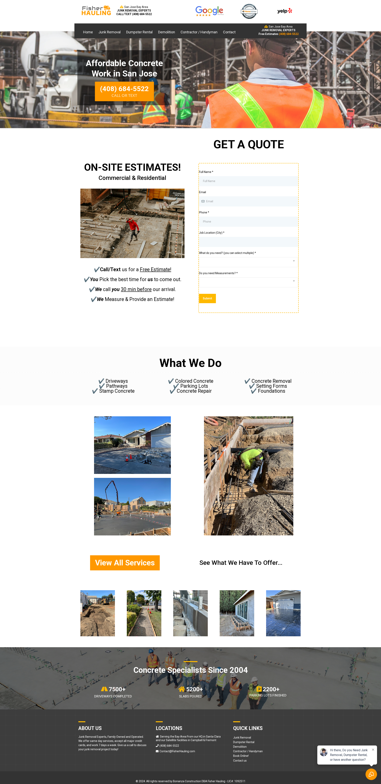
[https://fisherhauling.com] (96, 10)
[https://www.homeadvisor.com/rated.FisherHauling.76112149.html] (249, 11)
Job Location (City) (211, 232)
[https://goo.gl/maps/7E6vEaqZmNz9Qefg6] (209, 11)
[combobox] (248, 262)
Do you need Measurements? (218, 273)
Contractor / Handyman (199, 32)
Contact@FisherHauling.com (177, 751)
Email (202, 192)
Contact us (240, 760)
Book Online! (241, 755)
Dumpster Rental (139, 32)
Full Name (206, 172)
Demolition (166, 32)
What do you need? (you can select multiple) (227, 253)
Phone (204, 212)
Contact (229, 32)
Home (88, 32)
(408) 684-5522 (169, 745)
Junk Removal (109, 32)
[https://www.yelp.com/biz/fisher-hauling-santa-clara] (285, 10)
